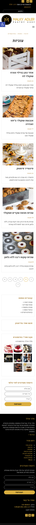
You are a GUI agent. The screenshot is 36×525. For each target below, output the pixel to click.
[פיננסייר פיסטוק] (18, 154)
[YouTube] (27, 1)
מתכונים (20, 34)
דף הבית (26, 34)
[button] (2, 24)
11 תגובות (30, 129)
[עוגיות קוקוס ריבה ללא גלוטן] (18, 243)
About (30, 460)
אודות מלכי (29, 445)
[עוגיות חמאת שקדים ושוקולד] (18, 199)
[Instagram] (23, 1)
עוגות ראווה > (27, 302)
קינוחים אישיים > (26, 312)
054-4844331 (26, 505)
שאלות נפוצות (28, 458)
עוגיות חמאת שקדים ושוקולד (18, 213)
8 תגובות (30, 262)
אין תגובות (30, 81)
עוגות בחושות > (27, 307)
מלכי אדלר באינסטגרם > (23, 341)
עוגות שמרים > (27, 305)
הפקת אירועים (28, 451)
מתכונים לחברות (27, 453)
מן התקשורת (28, 456)
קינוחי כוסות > (27, 310)
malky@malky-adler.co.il (22, 507)
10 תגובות (30, 218)
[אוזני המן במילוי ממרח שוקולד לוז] (18, 58)
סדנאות (30, 447)
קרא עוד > (31, 435)
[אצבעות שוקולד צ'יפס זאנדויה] (18, 106)
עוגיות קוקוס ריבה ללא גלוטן (18, 257)
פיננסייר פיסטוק (24, 168)
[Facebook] (31, 1)
